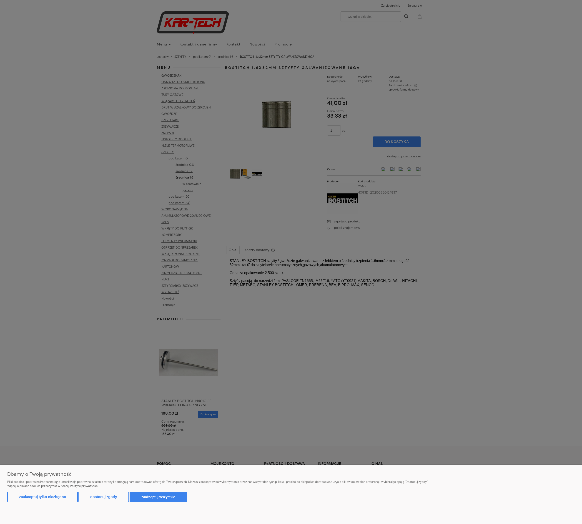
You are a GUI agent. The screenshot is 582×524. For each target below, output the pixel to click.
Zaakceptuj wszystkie (158, 497)
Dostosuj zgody (103, 497)
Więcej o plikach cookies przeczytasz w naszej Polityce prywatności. (53, 486)
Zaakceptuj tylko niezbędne (42, 497)
